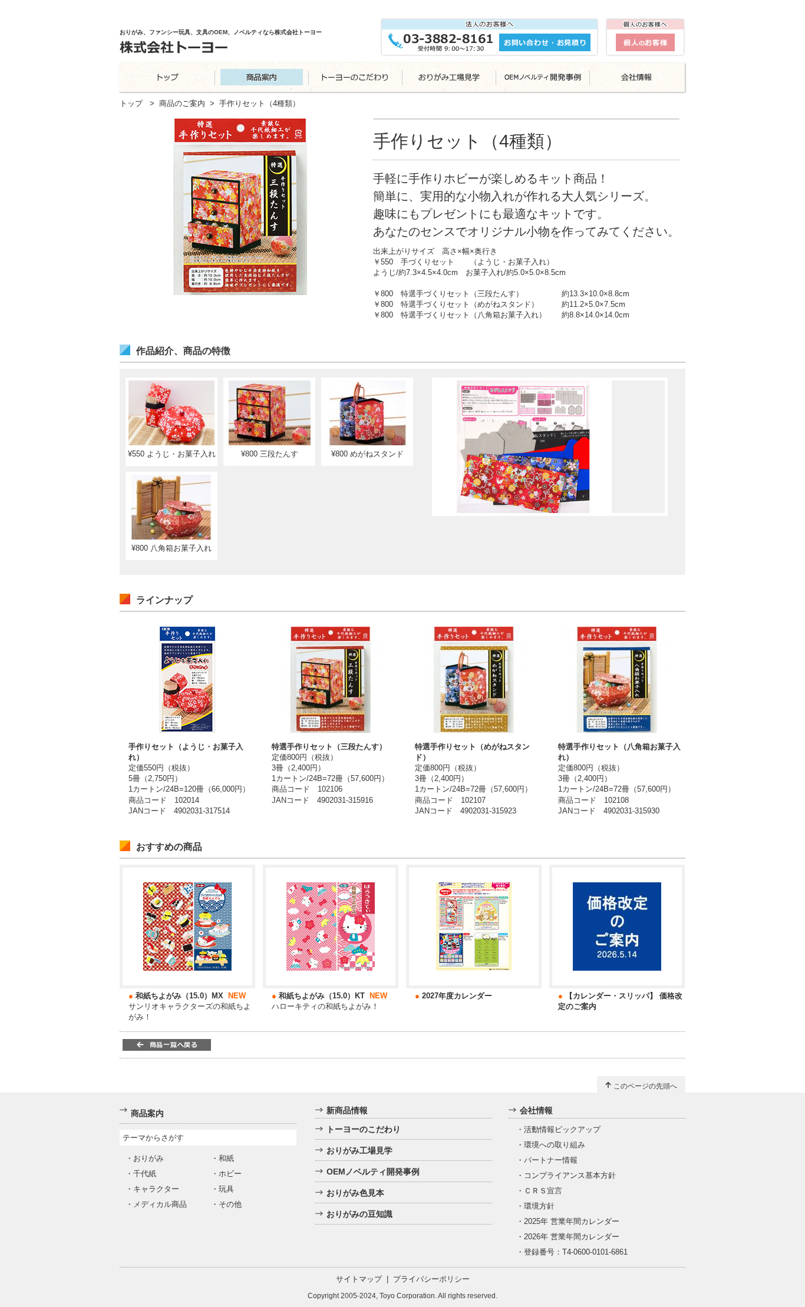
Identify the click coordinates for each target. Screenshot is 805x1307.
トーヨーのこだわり (363, 1129)
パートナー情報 (551, 1160)
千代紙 (144, 1173)
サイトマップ (359, 1279)
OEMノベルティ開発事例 (373, 1171)
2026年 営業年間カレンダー (571, 1236)
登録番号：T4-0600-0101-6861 (576, 1252)
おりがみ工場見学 (359, 1150)
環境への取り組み (554, 1144)
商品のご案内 (182, 103)
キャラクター (156, 1188)
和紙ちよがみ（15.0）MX (179, 995)
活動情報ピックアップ (562, 1129)
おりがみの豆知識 (359, 1214)
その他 (230, 1204)
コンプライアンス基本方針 (570, 1175)
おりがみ (148, 1158)
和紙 (226, 1158)
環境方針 (539, 1206)
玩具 (226, 1188)
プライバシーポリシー (431, 1279)
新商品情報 (347, 1110)
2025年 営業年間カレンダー (571, 1221)
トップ (131, 103)
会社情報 (536, 1110)
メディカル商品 (160, 1204)
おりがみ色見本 (355, 1192)
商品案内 (147, 1113)
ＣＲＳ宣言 (543, 1190)
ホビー (230, 1173)
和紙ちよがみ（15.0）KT (322, 995)
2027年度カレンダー (457, 995)
